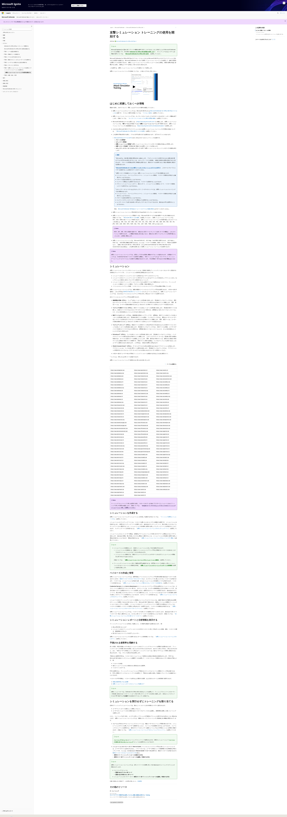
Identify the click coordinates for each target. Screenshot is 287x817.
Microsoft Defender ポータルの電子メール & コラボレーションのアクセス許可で (138, 168)
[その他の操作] (176, 27)
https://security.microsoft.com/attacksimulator (150, 126)
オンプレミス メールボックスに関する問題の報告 (142, 118)
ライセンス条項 (147, 113)
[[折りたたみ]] (31, 26)
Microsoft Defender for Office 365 (134, 27)
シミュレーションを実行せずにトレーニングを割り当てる (269, 34)
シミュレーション (260, 32)
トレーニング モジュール (120, 740)
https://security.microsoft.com (145, 121)
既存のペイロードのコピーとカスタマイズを (125, 753)
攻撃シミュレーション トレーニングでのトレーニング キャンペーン (147, 730)
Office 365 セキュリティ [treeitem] (9, 32)
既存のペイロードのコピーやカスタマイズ (131, 579)
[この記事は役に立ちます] (273, 39)
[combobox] (17, 29)
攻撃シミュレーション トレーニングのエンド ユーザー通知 (157, 538)
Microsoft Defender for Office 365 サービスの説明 (130, 131)
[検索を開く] (277, 13)
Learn (111, 27)
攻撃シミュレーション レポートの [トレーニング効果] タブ (128, 684)
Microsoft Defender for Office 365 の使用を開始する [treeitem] (17, 49)
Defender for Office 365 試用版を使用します (142, 52)
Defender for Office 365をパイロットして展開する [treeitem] (16, 46)
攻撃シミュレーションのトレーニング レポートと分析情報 (156, 565)
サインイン (282, 13)
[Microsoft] (3, 13)
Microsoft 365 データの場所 (131, 217)
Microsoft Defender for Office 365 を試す (137, 54)
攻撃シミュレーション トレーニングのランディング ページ (153, 528)
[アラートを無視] (284, 3)
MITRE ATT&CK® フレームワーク (132, 291)
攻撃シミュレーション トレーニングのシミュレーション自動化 (142, 560)
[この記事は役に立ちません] (275, 39)
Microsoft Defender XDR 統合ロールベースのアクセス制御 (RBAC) (136, 209)
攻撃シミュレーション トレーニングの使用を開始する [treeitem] (18, 72)
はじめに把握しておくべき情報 (263, 30)
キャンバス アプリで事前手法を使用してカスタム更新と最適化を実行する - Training (130, 795)
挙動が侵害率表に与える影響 (120, 682)
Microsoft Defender (120, 27)
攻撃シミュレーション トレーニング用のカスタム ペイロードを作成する (142, 583)
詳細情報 (140, 781)
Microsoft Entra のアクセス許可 (123, 138)
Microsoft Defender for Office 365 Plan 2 (126, 41)
